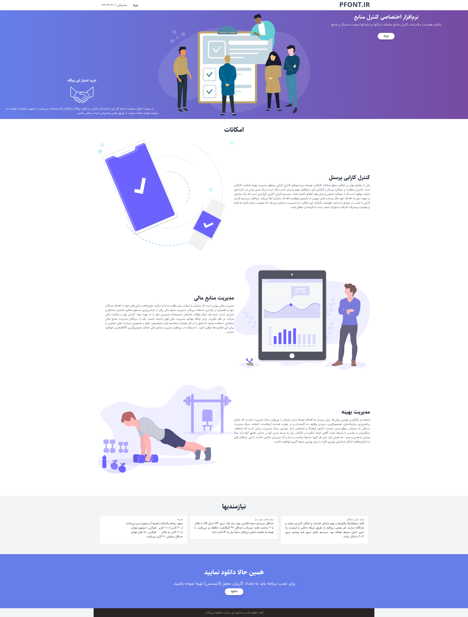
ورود (135, 5)
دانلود (234, 591)
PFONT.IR (354, 5)
